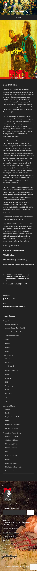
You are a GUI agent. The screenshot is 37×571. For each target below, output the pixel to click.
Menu (19, 17)
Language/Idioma (9, 406)
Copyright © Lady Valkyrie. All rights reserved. (17, 566)
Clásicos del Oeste (11, 440)
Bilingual (11, 366)
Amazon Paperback (13, 276)
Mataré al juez (8, 540)
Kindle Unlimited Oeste (13, 467)
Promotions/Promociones (12, 433)
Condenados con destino (11, 544)
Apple (7, 339)
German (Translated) (12, 424)
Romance (8, 393)
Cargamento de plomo (11, 548)
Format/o (6, 321)
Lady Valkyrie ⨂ (15, 11)
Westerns (8, 401)
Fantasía (8, 378)
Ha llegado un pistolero (11, 533)
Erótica (7, 374)
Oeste (8, 280)
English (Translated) (12, 417)
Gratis (7, 459)
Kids (6, 382)
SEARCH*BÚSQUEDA (11, 508)
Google (7, 343)
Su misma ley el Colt (10, 556)
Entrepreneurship (11, 370)
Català (7, 409)
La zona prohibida (9, 552)
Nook (7, 351)
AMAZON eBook (9, 255)
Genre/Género (8, 356)
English (7, 413)
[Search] (30, 512)
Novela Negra (10, 386)
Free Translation (11, 455)
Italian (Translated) (11, 428)
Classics (8, 359)
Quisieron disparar (9, 536)
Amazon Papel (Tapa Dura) (14, 332)
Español (21, 278)
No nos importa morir (10, 529)
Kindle (28, 278)
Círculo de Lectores (12, 436)
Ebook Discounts (11, 448)
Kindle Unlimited (11, 463)
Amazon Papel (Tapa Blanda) (17, 275)
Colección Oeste (12, 283)
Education (8, 363)
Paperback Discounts (12, 471)
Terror (7, 397)
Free (6, 452)
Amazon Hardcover (12, 324)
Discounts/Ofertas (11, 444)
